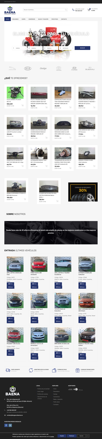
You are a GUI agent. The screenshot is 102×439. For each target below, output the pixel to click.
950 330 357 (78, 10)
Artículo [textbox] (65, 48)
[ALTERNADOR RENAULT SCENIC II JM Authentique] (39, 153)
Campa (23, 19)
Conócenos (32, 19)
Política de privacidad (43, 389)
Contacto (64, 19)
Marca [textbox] (18, 48)
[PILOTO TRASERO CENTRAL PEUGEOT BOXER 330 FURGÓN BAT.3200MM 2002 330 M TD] (39, 92)
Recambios (15, 19)
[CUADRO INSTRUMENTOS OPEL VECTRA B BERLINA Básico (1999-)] (48, 186)
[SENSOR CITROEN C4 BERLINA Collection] (86, 153)
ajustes (52, 436)
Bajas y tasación (43, 19)
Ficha (11, 284)
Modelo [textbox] (34, 48)
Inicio (7, 19)
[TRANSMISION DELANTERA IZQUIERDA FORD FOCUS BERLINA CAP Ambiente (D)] (63, 153)
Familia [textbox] (49, 48)
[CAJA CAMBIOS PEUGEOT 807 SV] (15, 92)
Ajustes (81, 436)
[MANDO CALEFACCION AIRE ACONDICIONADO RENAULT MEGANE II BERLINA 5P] (39, 123)
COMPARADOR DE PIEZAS (10, 1)
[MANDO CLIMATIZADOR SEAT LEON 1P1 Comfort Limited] (15, 123)
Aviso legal (40, 391)
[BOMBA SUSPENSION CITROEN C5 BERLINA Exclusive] (16, 186)
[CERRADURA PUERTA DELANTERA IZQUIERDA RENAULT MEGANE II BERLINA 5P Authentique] (63, 92)
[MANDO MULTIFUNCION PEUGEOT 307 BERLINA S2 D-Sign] (15, 153)
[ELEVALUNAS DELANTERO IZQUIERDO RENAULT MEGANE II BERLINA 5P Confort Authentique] (86, 92)
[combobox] (19, 48)
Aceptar (62, 436)
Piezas (11, 287)
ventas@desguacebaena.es (15, 415)
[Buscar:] (45, 9)
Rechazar (71, 436)
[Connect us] (6, 425)
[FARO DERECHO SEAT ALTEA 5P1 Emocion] (86, 123)
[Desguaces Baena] (10, 10)
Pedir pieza (54, 19)
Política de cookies (42, 394)
